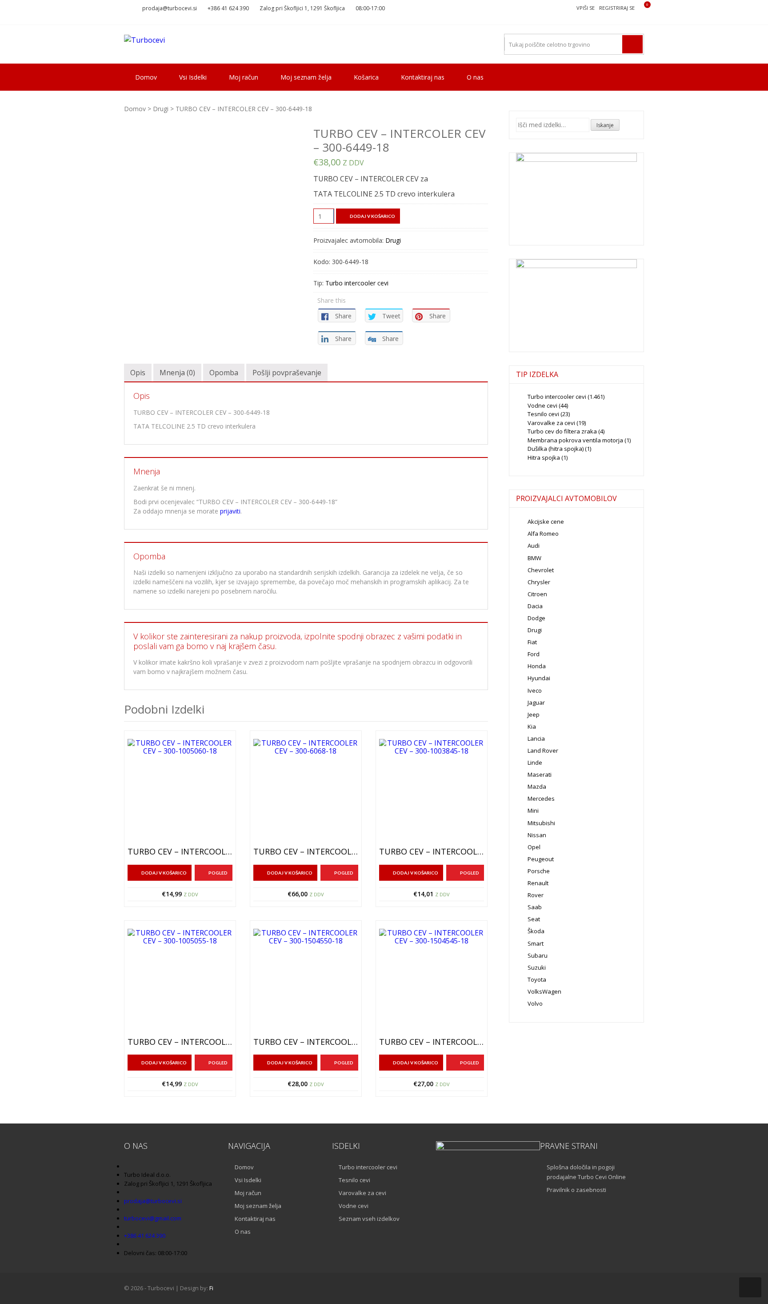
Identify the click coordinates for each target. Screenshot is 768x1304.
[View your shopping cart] (641, 8)
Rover (536, 895)
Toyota (537, 979)
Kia (532, 726)
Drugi (160, 108)
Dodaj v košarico (372, 216)
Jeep (534, 714)
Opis (137, 372)
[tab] (138, 372)
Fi (211, 1288)
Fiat (532, 642)
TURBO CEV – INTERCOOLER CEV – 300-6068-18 (305, 852)
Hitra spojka (544, 457)
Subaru (538, 955)
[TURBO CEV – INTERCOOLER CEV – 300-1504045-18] (431, 981)
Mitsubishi (541, 823)
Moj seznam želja (306, 77)
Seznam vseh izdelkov (369, 1219)
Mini (533, 810)
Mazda (537, 786)
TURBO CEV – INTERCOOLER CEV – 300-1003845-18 (431, 852)
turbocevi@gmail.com (152, 1218)
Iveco (535, 690)
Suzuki (537, 967)
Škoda (536, 931)
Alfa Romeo (543, 534)
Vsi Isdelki (193, 77)
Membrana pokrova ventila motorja (575, 440)
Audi (534, 546)
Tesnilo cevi (543, 414)
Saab (535, 907)
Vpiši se (585, 7)
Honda (537, 666)
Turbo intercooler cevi (356, 283)
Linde (535, 762)
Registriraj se (617, 7)
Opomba (223, 372)
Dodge (536, 618)
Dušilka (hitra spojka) (556, 449)
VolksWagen (544, 991)
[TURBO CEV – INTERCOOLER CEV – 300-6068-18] (305, 791)
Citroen (537, 594)
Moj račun (243, 77)
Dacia (535, 606)
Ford (534, 654)
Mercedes (541, 798)
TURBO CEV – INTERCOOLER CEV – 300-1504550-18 (305, 1042)
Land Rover (543, 750)
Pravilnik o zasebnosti (576, 1190)
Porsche (539, 871)
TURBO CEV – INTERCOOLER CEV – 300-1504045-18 (431, 1042)
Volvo (535, 1003)
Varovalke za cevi (551, 423)
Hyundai (539, 678)
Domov (146, 77)
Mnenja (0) (177, 372)
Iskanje (605, 125)
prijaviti (230, 511)
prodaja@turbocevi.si (169, 8)
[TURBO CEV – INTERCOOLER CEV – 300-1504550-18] (305, 981)
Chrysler (539, 582)
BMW (534, 558)
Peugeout (541, 859)
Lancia (536, 738)
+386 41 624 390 (228, 8)
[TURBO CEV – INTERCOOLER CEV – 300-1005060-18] (180, 791)
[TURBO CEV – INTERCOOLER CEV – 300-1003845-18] (431, 791)
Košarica (366, 77)
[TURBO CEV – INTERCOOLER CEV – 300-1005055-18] (180, 981)
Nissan (537, 835)
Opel (534, 847)
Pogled (218, 872)
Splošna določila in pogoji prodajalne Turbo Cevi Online (586, 1172)
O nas (475, 77)
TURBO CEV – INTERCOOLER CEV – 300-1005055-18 (180, 1042)
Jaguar (536, 702)
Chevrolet (541, 570)
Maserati (540, 774)
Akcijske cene (546, 522)
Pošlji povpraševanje (286, 372)
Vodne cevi (542, 405)
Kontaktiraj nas (422, 77)
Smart (536, 943)
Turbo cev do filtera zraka (562, 431)
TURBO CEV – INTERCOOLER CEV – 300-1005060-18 (180, 852)
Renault (538, 883)
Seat (534, 919)
